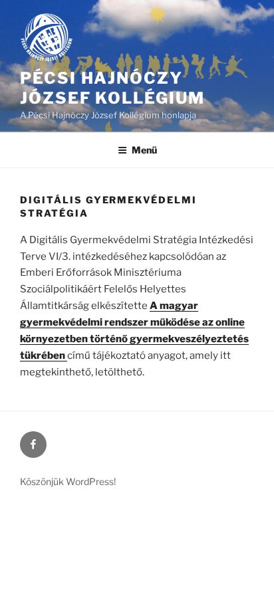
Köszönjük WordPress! (68, 481)
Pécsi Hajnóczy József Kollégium (112, 88)
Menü (144, 149)
